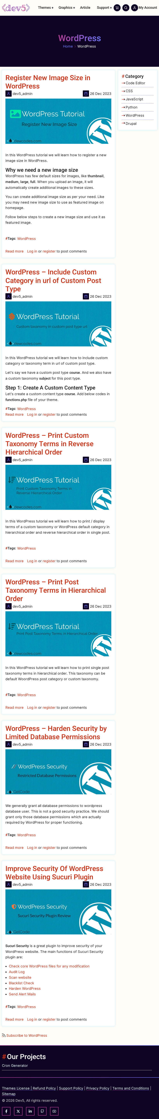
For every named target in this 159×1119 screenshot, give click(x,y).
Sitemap (9, 1094)
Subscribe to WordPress (26, 1035)
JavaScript (134, 99)
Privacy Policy (97, 1088)
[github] (42, 1111)
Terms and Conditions (130, 1088)
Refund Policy (44, 1088)
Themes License (16, 1088)
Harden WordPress (25, 988)
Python (131, 107)
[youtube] (54, 1111)
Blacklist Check (21, 983)
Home (68, 46)
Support (103, 7)
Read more (14, 251)
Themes (44, 7)
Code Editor (135, 83)
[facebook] (6, 1111)
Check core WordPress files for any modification (49, 966)
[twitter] (18, 1111)
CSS (129, 91)
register (49, 251)
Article (85, 7)
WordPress (26, 239)
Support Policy (71, 1088)
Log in (32, 251)
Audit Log (17, 972)
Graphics (65, 7)
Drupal (131, 123)
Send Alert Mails (22, 994)
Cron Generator (15, 1065)
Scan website (20, 977)
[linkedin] (30, 1111)
